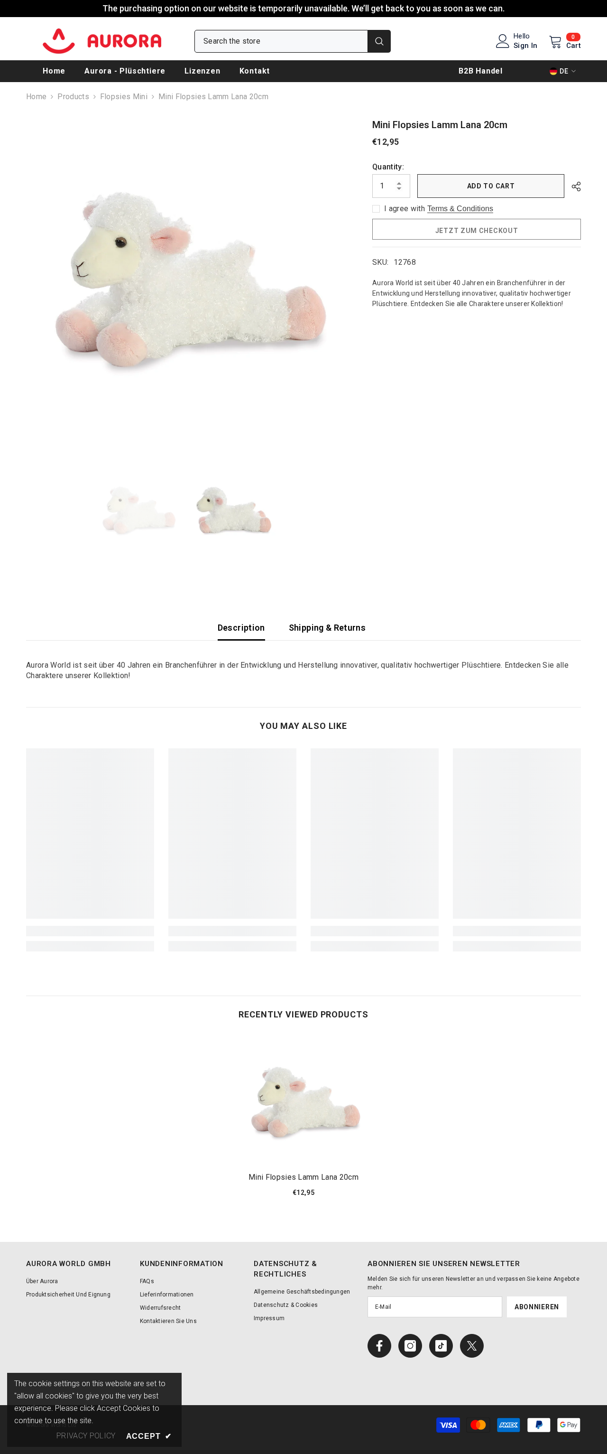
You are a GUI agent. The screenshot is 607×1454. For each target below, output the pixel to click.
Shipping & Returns (327, 628)
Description (241, 628)
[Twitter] (472, 1346)
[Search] (292, 41)
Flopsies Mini (123, 96)
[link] (90, 931)
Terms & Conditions (460, 209)
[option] (185, 277)
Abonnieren (537, 1307)
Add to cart (491, 186)
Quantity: (388, 166)
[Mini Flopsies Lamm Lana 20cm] (303, 1101)
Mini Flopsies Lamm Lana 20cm (303, 1177)
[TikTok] (441, 1346)
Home (36, 96)
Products (73, 96)
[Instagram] (410, 1346)
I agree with (404, 208)
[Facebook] (379, 1346)
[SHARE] (572, 186)
